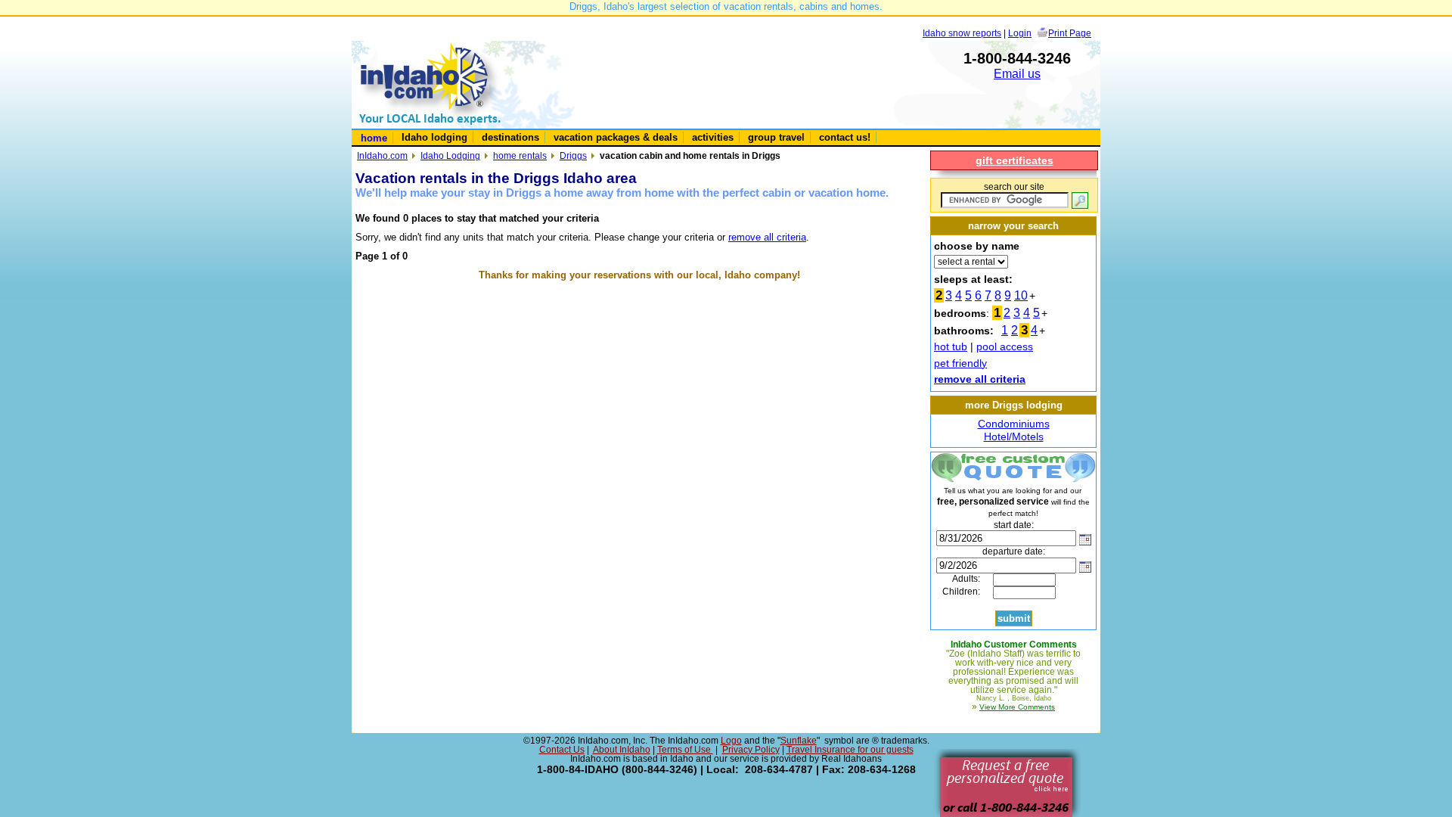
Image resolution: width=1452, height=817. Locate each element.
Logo (731, 740)
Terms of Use (685, 749)
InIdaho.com (382, 155)
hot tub (950, 346)
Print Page (1069, 33)
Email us (1017, 73)
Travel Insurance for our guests (850, 749)
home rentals (520, 155)
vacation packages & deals (616, 137)
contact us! (844, 137)
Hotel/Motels (1014, 436)
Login (1020, 33)
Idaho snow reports (962, 33)
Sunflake (798, 740)
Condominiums (1014, 424)
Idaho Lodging (450, 155)
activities (713, 137)
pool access (1004, 346)
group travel (776, 137)
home (374, 138)
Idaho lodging (434, 137)
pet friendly (960, 363)
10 (1021, 295)
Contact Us (562, 749)
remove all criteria (767, 237)
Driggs (573, 155)
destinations (510, 137)
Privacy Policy (751, 749)
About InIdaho (621, 749)
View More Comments (1017, 707)
